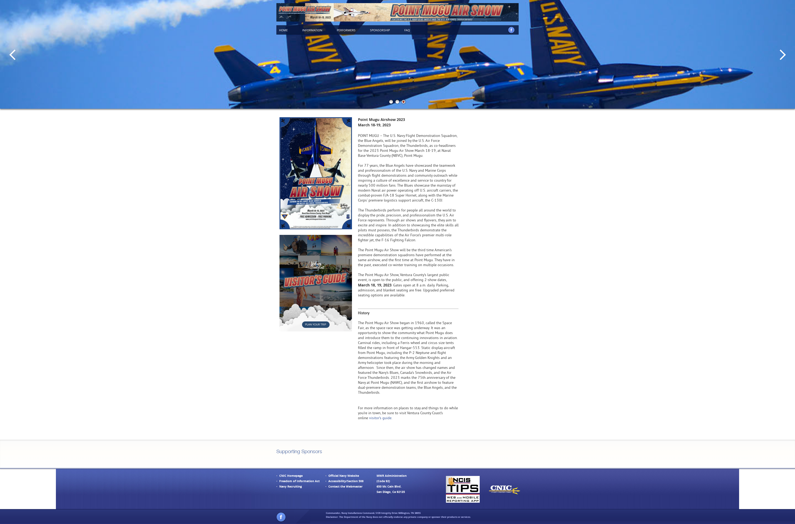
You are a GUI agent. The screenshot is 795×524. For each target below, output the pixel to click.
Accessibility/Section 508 (346, 481)
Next (782, 54)
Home (283, 30)
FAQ (407, 30)
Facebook (511, 30)
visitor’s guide (380, 418)
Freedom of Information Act (299, 481)
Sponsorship (380, 30)
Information (312, 30)
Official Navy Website (343, 476)
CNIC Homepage (291, 476)
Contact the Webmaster (345, 486)
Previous (12, 54)
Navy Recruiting (290, 486)
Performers (346, 30)
